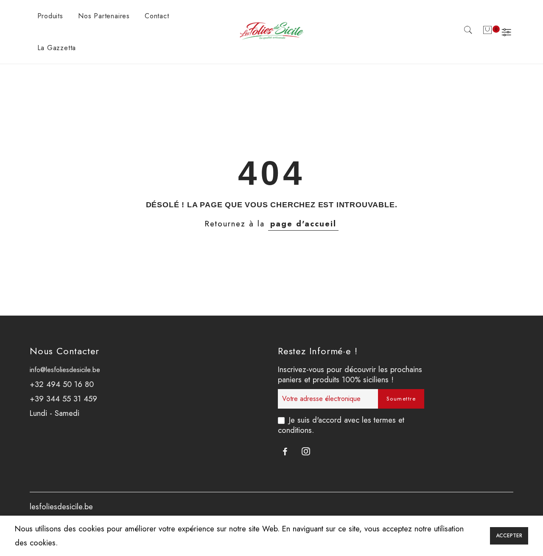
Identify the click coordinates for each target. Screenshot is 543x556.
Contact (157, 16)
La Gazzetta (56, 48)
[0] (487, 32)
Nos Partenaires (104, 16)
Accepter (509, 535)
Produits (50, 16)
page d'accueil (303, 223)
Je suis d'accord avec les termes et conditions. (341, 425)
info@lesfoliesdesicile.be (65, 370)
